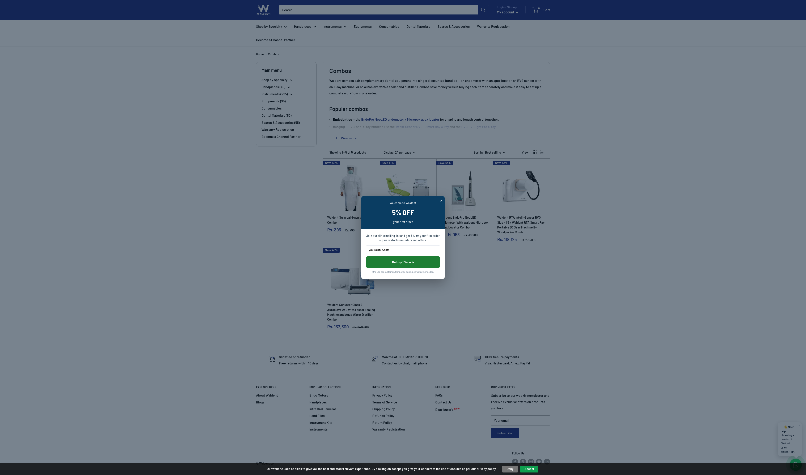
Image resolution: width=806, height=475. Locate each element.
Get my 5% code (403, 262)
